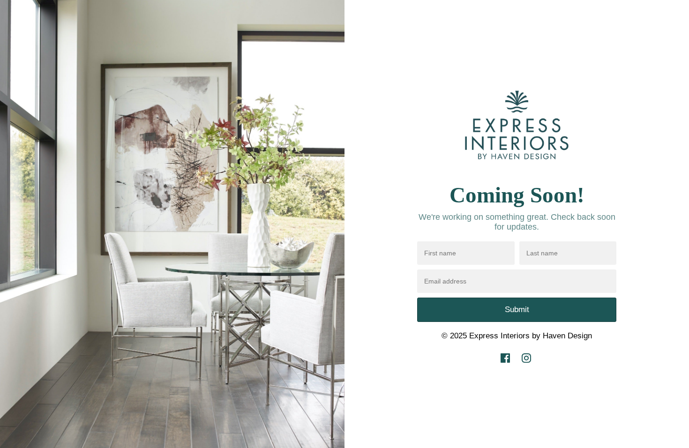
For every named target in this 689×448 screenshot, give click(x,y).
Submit (517, 309)
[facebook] (505, 364)
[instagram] (526, 364)
